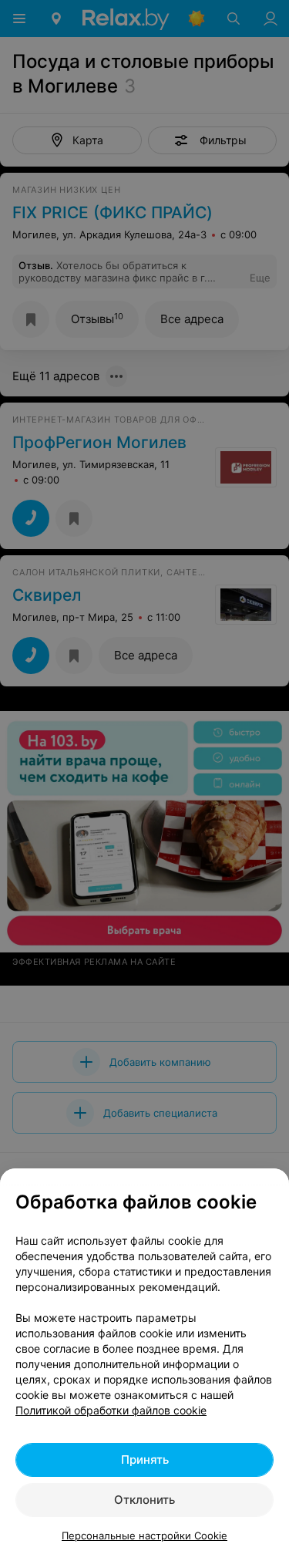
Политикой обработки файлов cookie (111, 1410)
